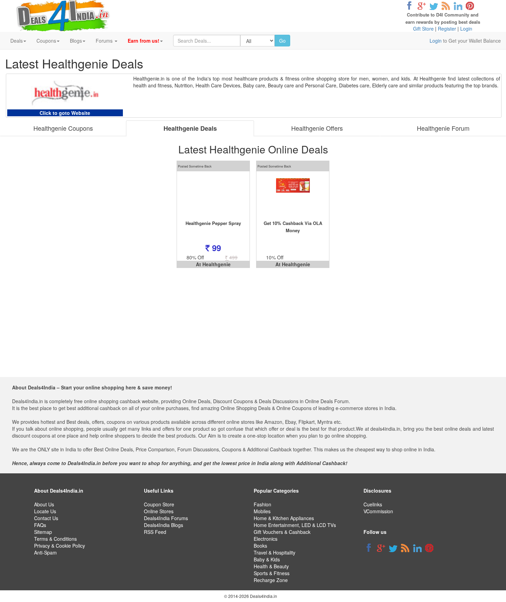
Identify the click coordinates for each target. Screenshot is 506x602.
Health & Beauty (271, 566)
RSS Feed (155, 531)
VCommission (378, 511)
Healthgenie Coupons (63, 127)
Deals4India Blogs (163, 525)
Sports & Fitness (271, 573)
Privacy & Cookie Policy (59, 545)
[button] (145, 40)
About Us (44, 504)
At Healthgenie (213, 264)
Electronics (265, 538)
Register (447, 28)
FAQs (40, 525)
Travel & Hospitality (274, 552)
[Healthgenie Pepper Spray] (213, 195)
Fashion (262, 504)
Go (282, 40)
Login (466, 28)
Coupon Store (159, 504)
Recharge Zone (271, 580)
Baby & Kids (267, 559)
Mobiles (262, 511)
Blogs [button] (76, 40)
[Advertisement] (250, 329)
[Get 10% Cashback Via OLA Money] (292, 195)
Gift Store (423, 28)
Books (260, 545)
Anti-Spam (45, 552)
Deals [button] (16, 40)
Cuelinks (372, 504)
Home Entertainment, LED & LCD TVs (295, 525)
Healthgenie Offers (317, 127)
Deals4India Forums (166, 518)
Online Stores (158, 511)
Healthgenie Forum (443, 127)
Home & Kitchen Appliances (284, 518)
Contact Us (46, 518)
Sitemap (43, 531)
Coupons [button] (46, 40)
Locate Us (45, 511)
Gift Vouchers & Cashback (282, 531)
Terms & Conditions (55, 538)
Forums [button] (105, 40)
